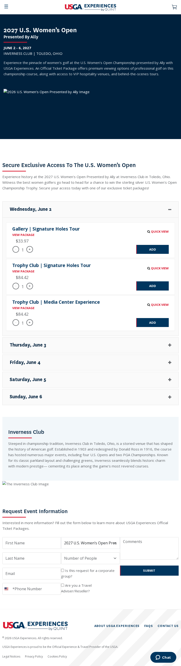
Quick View (159, 231)
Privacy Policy (34, 656)
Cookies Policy (57, 656)
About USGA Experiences (117, 626)
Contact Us (168, 626)
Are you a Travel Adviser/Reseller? (76, 588)
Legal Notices (11, 656)
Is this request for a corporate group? (88, 573)
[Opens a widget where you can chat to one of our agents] (163, 658)
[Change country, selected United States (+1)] (7, 588)
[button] (90, 209)
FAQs (148, 626)
